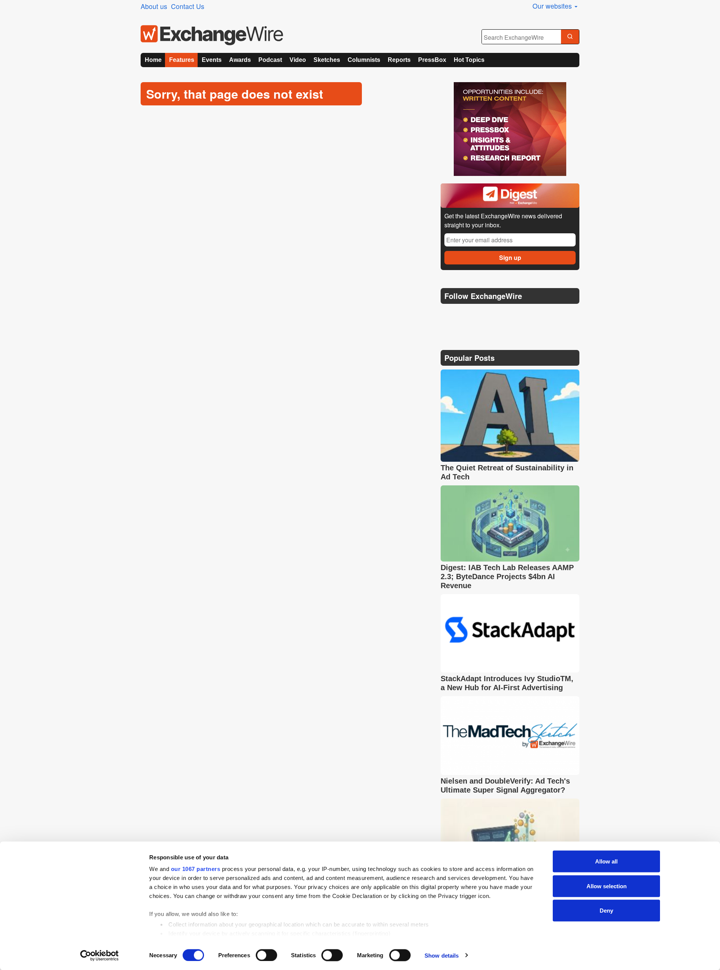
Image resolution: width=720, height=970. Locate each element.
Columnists (364, 60)
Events (212, 60)
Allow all (606, 861)
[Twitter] (465, 315)
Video (298, 60)
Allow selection (606, 886)
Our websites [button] (553, 6)
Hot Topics (469, 60)
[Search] (570, 37)
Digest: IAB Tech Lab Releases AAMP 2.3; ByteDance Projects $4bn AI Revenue (507, 576)
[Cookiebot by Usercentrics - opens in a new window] (99, 955)
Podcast (270, 60)
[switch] (266, 955)
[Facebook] (484, 315)
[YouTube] (447, 315)
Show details (441, 955)
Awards (240, 60)
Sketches (327, 60)
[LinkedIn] (501, 315)
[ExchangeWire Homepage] (212, 35)
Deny (606, 910)
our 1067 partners (195, 869)
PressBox (432, 60)
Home (153, 60)
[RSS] (519, 315)
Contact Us (187, 6)
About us (154, 6)
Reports (399, 60)
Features (181, 60)
